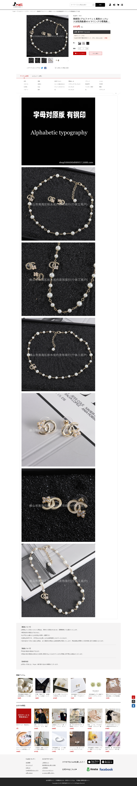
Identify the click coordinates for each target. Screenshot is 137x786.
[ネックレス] (79, 43)
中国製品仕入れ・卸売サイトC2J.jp (65, 780)
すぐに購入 (95, 53)
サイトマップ (29, 765)
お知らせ (28, 768)
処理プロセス (58, 81)
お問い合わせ (29, 773)
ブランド (87, 81)
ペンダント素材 (89, 86)
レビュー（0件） (37, 76)
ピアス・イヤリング (30, 11)
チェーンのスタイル (60, 86)
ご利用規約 (45, 768)
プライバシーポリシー (47, 770)
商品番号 (87, 84)
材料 (25, 81)
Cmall (14, 11)
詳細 (106, 38)
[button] (17, 685)
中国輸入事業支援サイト (83, 780)
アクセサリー (20, 11)
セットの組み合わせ (60, 84)
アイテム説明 (24, 76)
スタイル (26, 84)
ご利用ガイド (45, 762)
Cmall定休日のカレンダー (32, 770)
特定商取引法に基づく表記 (49, 765)
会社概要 (28, 762)
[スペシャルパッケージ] (87, 43)
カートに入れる (81, 53)
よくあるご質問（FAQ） (48, 773)
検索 (100, 4)
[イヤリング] (83, 43)
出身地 (25, 86)
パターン (26, 89)
